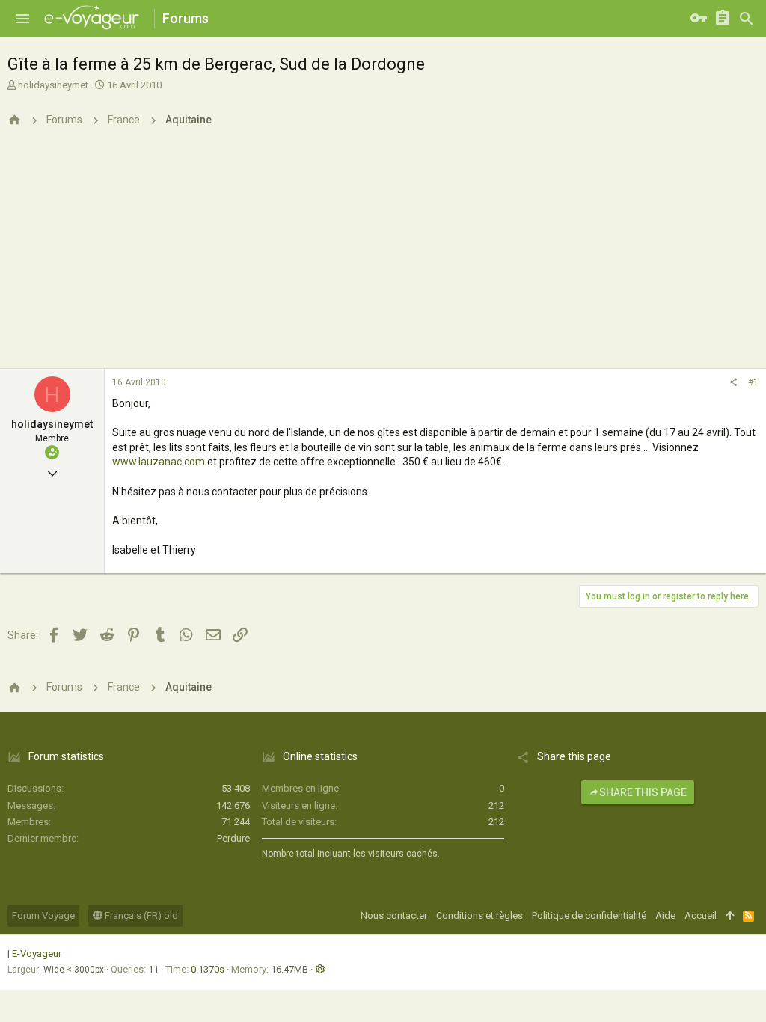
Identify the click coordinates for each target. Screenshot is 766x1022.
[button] (22, 19)
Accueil (700, 915)
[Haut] (729, 916)
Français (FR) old (140, 915)
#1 (753, 382)
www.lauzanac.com (158, 462)
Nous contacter (394, 915)
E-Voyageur (36, 953)
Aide (665, 915)
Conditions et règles (479, 915)
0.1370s (207, 969)
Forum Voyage (43, 915)
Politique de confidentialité (589, 915)
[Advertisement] (383, 256)
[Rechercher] (747, 18)
